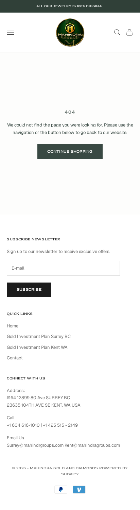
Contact (15, 358)
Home (12, 326)
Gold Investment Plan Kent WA (37, 347)
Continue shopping (69, 151)
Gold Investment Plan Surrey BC (39, 336)
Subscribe (29, 289)
